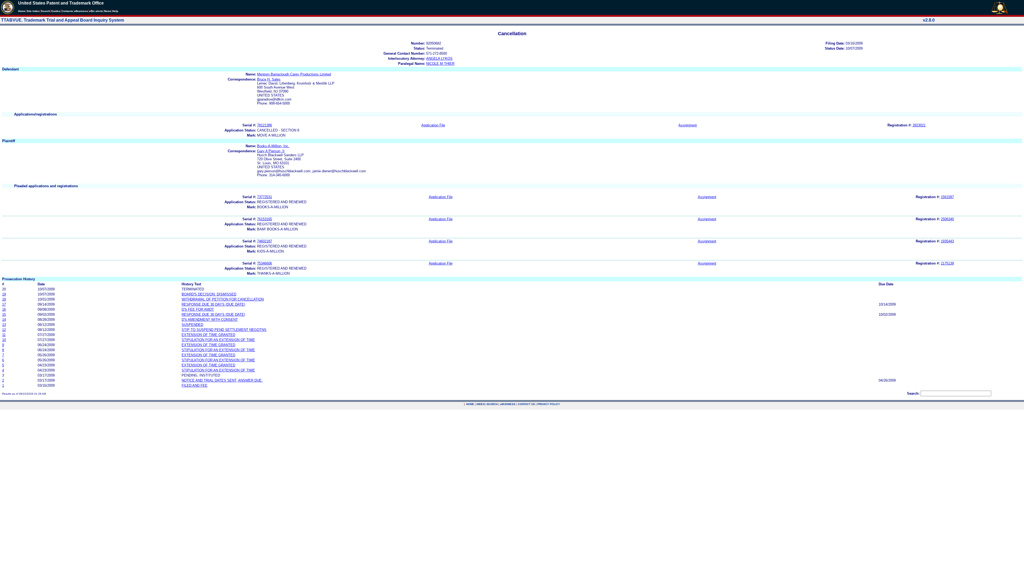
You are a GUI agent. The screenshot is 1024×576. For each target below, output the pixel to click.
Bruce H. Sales (269, 79)
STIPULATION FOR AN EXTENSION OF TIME (218, 340)
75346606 (264, 263)
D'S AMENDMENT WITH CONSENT (210, 320)
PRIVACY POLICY (548, 404)
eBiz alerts (96, 11)
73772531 (264, 197)
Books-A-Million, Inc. (273, 146)
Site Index (33, 11)
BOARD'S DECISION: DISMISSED (209, 294)
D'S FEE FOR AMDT (198, 309)
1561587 (947, 197)
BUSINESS (507, 404)
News (107, 11)
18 (4, 299)
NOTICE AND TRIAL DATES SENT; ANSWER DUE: (222, 380)
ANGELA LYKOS (439, 59)
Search (45, 11)
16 (4, 309)
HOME (470, 404)
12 (4, 330)
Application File (433, 125)
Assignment (687, 125)
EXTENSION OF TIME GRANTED (208, 335)
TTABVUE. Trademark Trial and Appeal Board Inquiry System (62, 20)
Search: (913, 393)
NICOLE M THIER (440, 64)
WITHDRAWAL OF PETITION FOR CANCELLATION (223, 299)
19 (4, 294)
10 (4, 340)
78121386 (264, 125)
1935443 (947, 241)
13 (4, 325)
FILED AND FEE (194, 385)
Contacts (67, 11)
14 (4, 320)
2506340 (947, 219)
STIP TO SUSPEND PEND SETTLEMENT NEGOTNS (224, 330)
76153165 (264, 219)
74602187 (264, 241)
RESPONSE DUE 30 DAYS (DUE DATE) (213, 304)
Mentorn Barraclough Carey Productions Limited (294, 74)
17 (4, 304)
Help (115, 11)
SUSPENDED (192, 325)
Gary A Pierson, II (271, 151)
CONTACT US (526, 404)
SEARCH (492, 404)
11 (4, 335)
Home (22, 11)
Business (81, 11)
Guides (56, 11)
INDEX (481, 404)
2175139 (947, 263)
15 (4, 315)
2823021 (919, 125)
